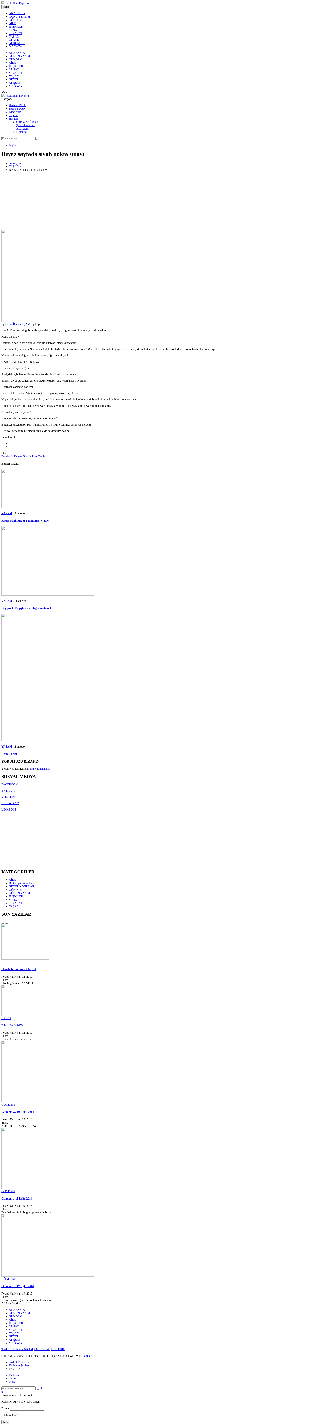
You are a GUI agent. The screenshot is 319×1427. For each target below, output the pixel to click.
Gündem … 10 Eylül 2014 (17, 1111)
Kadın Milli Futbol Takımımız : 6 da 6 (25, 520)
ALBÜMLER (17, 43)
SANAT (14, 29)
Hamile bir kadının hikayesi (18, 969)
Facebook (7, 456)
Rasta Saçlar (9, 753)
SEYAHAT (15, 33)
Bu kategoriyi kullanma (22, 883)
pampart (87, 1355)
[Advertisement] (159, 200)
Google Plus (30, 456)
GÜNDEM (15, 19)
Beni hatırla (12, 1415)
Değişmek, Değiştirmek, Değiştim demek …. (28, 608)
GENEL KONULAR (21, 886)
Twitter (18, 456)
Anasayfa (14, 163)
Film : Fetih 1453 (12, 1025)
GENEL (14, 39)
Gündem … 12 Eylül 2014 (17, 1286)
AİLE (12, 23)
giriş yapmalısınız (39, 768)
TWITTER (8, 790)
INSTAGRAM (10, 803)
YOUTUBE (8, 797)
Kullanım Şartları (19, 1365)
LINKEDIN (8, 809)
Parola (5, 1408)
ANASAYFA (17, 13)
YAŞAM (14, 36)
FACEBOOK (9, 784)
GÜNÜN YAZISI (19, 16)
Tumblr (42, 456)
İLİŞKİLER (16, 26)
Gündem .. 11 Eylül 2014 (16, 1198)
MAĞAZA (15, 46)
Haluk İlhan (12, 324)
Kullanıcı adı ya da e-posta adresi (20, 1401)
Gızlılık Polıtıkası (19, 1362)
